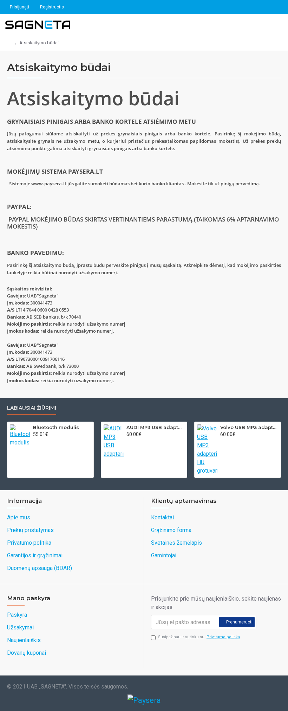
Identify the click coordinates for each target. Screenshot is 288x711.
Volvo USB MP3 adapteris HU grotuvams (249, 427)
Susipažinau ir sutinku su (199, 637)
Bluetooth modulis (56, 427)
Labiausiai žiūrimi (31, 408)
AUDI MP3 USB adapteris (155, 427)
